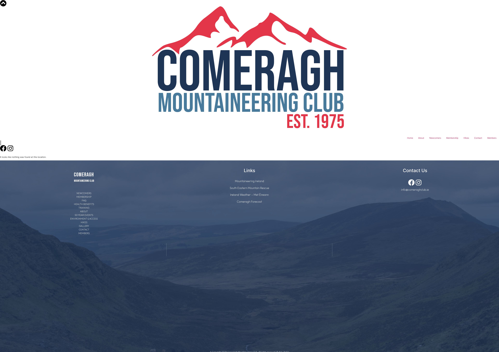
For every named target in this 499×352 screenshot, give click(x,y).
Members (491, 138)
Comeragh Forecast (249, 201)
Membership (452, 138)
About (421, 138)
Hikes (466, 138)
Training (83, 207)
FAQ (84, 200)
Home (410, 138)
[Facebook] (3, 148)
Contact (478, 138)
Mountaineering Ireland (249, 181)
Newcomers (435, 138)
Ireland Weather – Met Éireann (249, 195)
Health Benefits (84, 204)
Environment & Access (84, 218)
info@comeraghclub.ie (415, 189)
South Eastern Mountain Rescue (249, 188)
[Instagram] (10, 148)
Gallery (84, 225)
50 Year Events (84, 215)
